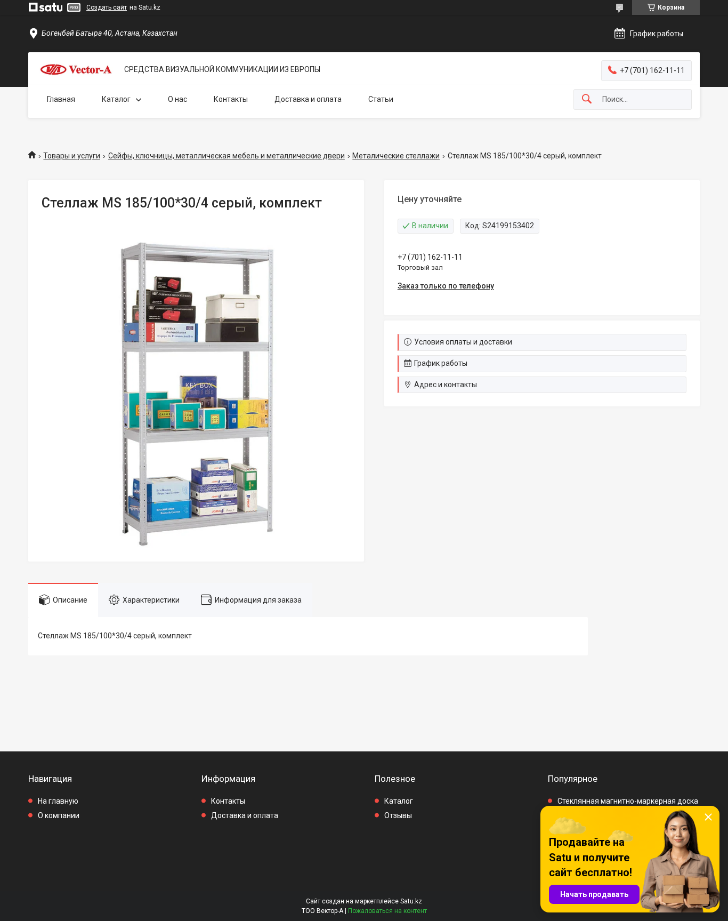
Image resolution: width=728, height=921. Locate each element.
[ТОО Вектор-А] (76, 69)
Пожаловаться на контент (387, 911)
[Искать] (586, 99)
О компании (58, 815)
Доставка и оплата (308, 99)
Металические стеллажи (396, 155)
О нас (177, 99)
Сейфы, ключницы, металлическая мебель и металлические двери (226, 155)
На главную (58, 801)
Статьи (380, 99)
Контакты (231, 99)
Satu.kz (411, 901)
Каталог (116, 99)
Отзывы (398, 815)
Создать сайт (106, 7)
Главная (61, 99)
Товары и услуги (71, 155)
